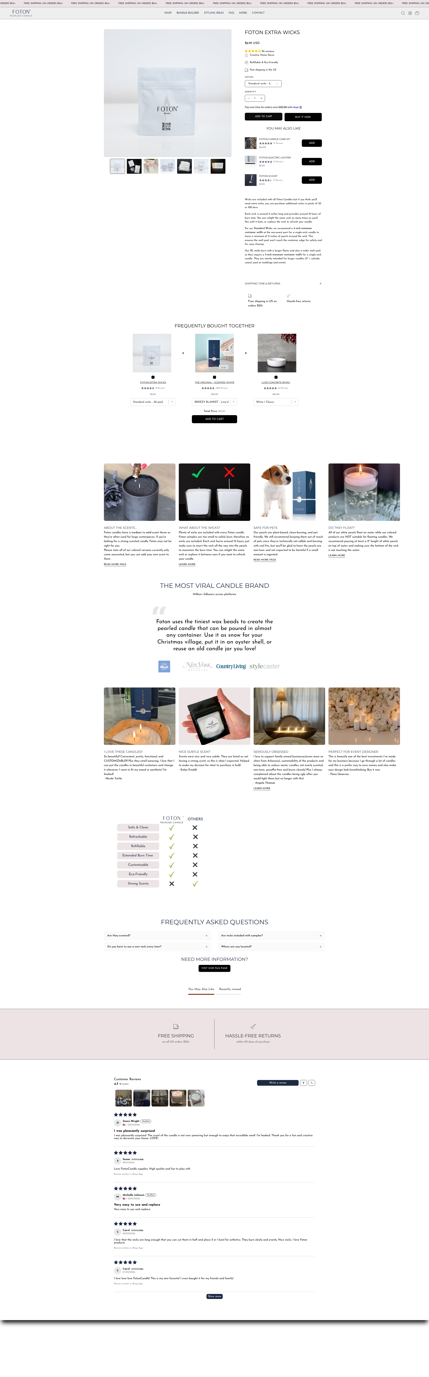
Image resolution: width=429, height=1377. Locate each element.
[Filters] (303, 1083)
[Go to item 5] (196, 1098)
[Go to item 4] (178, 1098)
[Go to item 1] (123, 1098)
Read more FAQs (265, 560)
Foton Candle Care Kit (274, 139)
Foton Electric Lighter (275, 157)
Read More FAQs (115, 564)
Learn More (187, 564)
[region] (283, 161)
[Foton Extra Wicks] (117, 166)
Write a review (278, 1082)
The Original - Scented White (214, 382)
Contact (109, 1330)
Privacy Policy (158, 1348)
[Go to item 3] (159, 1098)
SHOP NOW (157, 1330)
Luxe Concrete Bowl (276, 382)
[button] (243, 13)
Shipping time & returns (262, 283)
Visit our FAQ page (214, 968)
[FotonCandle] (21, 13)
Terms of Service (159, 1342)
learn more (336, 555)
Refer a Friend (113, 1342)
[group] (214, 514)
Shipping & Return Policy (165, 1336)
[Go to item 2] (141, 1098)
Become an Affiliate (116, 1336)
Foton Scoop (268, 176)
